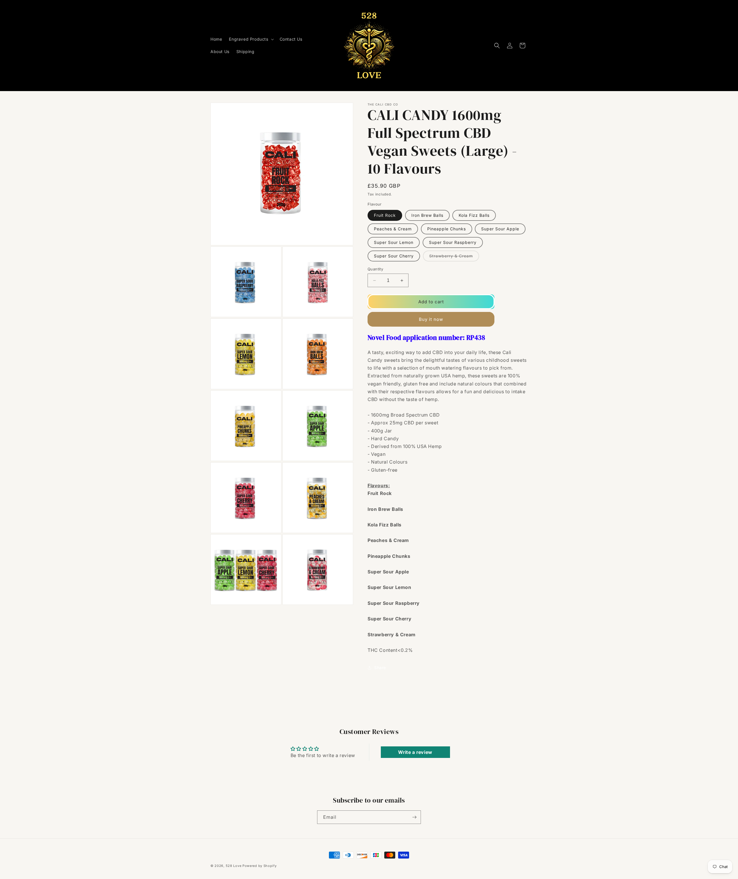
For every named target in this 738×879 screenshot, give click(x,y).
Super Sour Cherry (394, 255)
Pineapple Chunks (446, 228)
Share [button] (380, 667)
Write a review (415, 752)
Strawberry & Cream (454, 257)
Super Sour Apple (500, 228)
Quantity (375, 269)
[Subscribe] (414, 817)
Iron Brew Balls (427, 215)
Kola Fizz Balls (474, 215)
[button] (250, 39)
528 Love (234, 866)
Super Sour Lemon (393, 242)
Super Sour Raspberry (453, 242)
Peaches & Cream (393, 228)
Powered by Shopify (259, 866)
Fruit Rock (385, 215)
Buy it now (431, 319)
